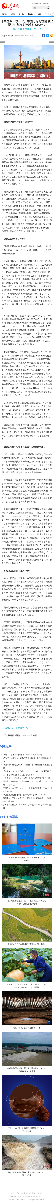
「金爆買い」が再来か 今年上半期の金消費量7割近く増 (26, 778)
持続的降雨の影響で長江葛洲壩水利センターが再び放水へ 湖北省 (26, 1069)
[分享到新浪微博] (51, 35)
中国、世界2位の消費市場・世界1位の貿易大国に (23, 754)
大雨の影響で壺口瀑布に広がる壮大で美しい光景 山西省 (26, 1173)
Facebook (36, 3)
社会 (21, 14)
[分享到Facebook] (43, 35)
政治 (4, 14)
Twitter (45, 3)
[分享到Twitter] (47, 35)
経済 (13, 14)
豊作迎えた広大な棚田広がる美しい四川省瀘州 (26, 944)
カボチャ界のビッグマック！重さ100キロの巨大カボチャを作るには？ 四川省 (27, 986)
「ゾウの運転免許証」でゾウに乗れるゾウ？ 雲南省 (27, 859)
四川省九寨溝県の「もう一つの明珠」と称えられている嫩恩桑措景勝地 (26, 902)
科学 (30, 14)
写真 (39, 14)
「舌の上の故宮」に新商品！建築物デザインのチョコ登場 (26, 1129)
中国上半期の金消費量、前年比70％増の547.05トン (24, 794)
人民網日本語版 (6, 35)
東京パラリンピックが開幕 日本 (26, 1027)
